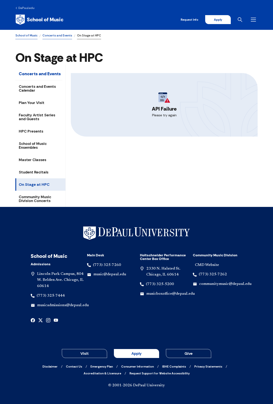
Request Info (189, 20)
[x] (40, 320)
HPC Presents (31, 131)
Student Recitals (33, 172)
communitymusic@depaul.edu (225, 284)
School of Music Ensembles (33, 145)
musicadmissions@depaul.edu (63, 305)
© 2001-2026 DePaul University (136, 385)
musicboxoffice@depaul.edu (170, 294)
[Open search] (241, 19)
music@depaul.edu (109, 274)
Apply (218, 20)
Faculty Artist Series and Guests (37, 117)
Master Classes (32, 159)
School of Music (26, 35)
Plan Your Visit (31, 102)
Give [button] (188, 353)
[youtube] (56, 320)
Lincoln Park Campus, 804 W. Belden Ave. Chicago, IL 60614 (60, 280)
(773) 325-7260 (107, 265)
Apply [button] (136, 353)
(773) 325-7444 (51, 296)
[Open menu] (254, 20)
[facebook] (33, 320)
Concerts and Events (57, 35)
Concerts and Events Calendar (37, 88)
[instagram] (48, 320)
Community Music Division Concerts (35, 198)
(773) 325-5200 (160, 284)
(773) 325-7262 (213, 274)
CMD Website (207, 265)
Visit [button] (84, 353)
